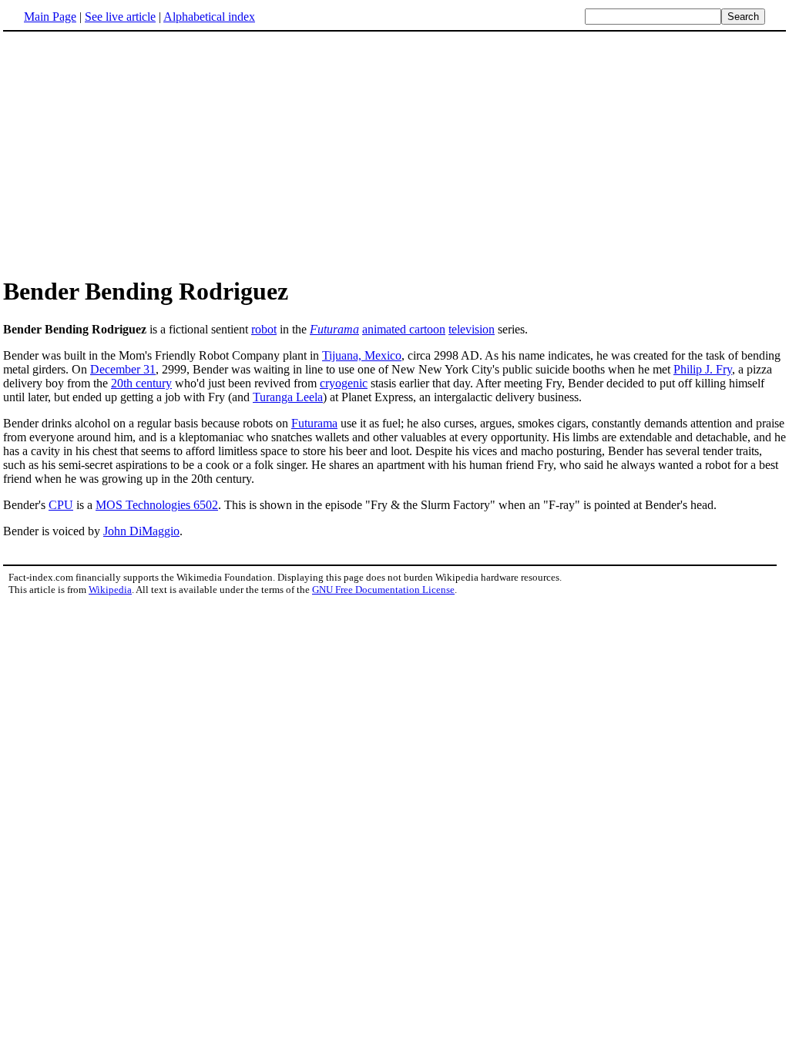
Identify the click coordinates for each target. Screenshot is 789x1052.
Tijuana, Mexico (361, 355)
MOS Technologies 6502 (157, 504)
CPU (61, 504)
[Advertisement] (132, 153)
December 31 (123, 369)
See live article (120, 16)
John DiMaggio (141, 531)
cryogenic (344, 383)
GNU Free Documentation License (383, 589)
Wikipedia (110, 589)
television (471, 329)
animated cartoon (403, 329)
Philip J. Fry (702, 369)
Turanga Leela (288, 397)
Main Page (50, 16)
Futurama (334, 329)
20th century (141, 383)
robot (264, 329)
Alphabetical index (209, 16)
